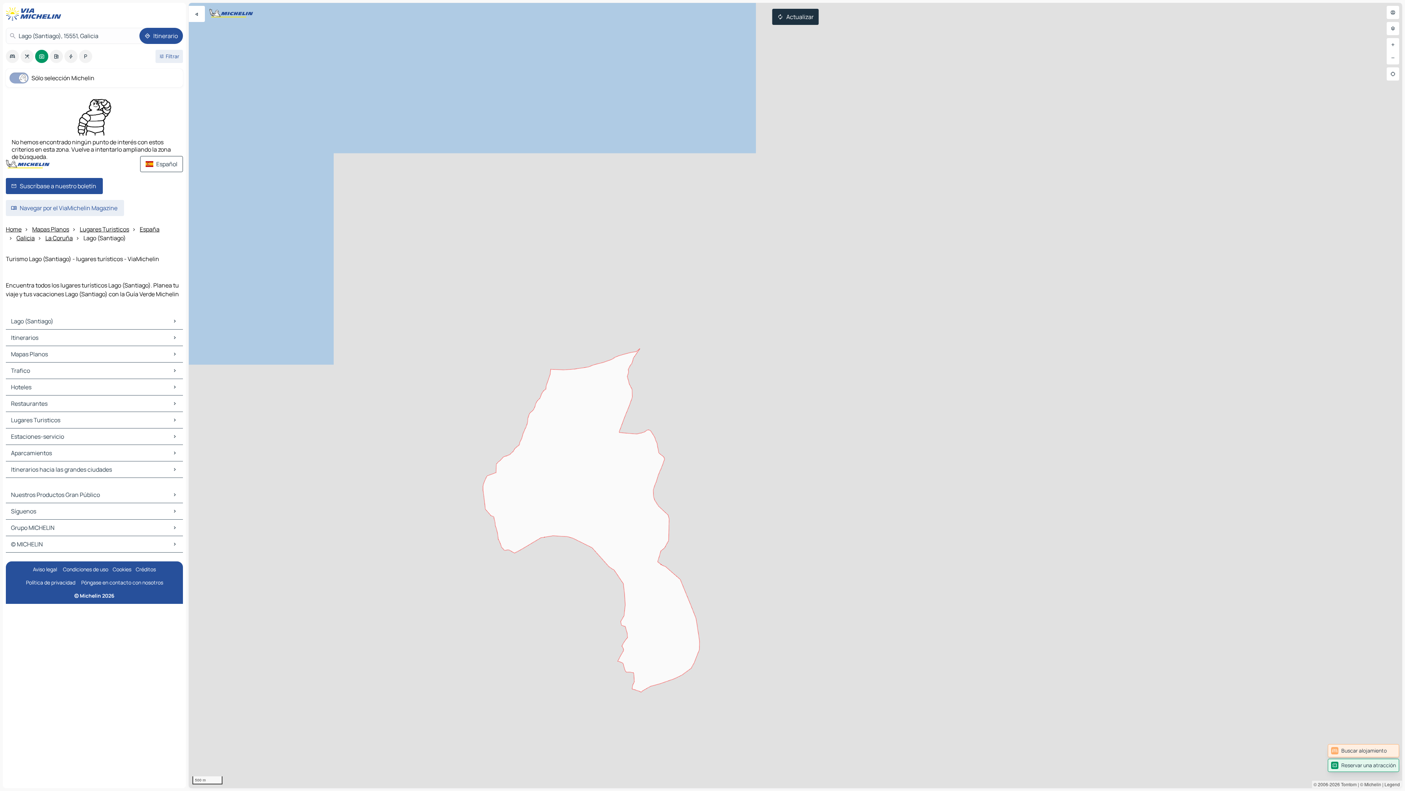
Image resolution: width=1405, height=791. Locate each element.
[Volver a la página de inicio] (35, 14)
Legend (1392, 784)
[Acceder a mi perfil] (1393, 12)
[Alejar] (1393, 57)
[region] (795, 395)
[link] (1363, 750)
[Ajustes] (1393, 28)
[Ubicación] (1393, 74)
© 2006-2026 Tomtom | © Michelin (1347, 784)
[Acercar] (1393, 44)
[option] (12, 56)
